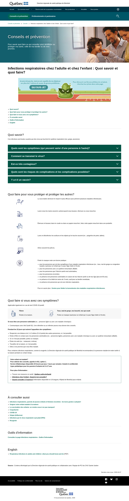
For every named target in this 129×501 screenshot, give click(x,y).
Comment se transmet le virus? (28, 156)
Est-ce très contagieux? (24, 164)
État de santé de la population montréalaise (48, 9)
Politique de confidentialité (25, 481)
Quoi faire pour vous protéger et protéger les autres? (28, 112)
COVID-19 (13, 412)
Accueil (12, 9)
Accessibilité (11, 481)
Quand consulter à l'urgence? (22, 379)
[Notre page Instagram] (117, 479)
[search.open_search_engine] (117, 16)
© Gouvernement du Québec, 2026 (64, 498)
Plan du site (38, 481)
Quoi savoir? (14, 109)
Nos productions (70, 9)
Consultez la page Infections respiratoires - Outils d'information (30, 437)
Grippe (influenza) (16, 415)
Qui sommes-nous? (24, 9)
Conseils (25, 23)
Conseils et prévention (19, 16)
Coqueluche (14, 410)
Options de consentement (52, 481)
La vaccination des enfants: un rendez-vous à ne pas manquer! (32, 407)
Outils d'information (17, 120)
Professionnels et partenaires (44, 16)
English (12, 122)
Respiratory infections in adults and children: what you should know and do (37, 454)
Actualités (84, 9)
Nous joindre (94, 9)
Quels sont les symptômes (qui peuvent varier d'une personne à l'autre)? (50, 148)
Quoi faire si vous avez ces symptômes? (24, 114)
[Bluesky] (111, 479)
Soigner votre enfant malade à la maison (24, 404)
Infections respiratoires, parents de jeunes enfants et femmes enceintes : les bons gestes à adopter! (45, 402)
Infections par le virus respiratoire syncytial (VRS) (27, 418)
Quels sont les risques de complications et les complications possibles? (50, 172)
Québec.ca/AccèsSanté (42, 374)
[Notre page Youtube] (106, 482)
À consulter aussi (16, 117)
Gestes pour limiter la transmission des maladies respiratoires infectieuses (78, 288)
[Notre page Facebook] (106, 479)
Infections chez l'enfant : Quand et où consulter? (29, 377)
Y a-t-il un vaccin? (21, 180)
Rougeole (13, 420)
